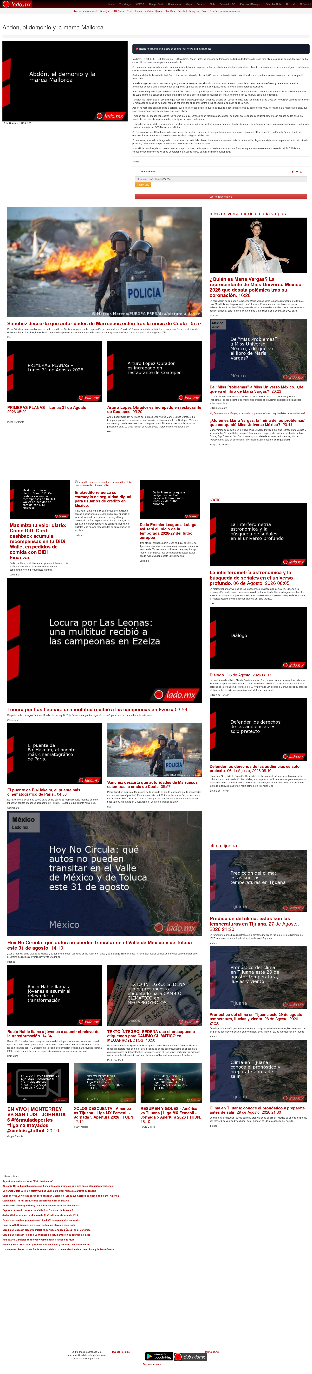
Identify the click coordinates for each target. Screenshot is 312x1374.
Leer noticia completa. (221, 196)
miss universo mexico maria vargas (248, 213)
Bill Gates (119, 11)
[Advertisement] (104, 457)
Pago (204, 11)
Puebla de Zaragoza (188, 11)
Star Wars (170, 11)
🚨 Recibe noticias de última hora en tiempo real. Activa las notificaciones (173, 48)
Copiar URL (143, 184)
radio (215, 499)
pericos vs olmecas (230, 11)
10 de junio (105, 11)
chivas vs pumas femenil (84, 11)
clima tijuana (223, 845)
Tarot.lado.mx (212, 1351)
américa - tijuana (153, 11)
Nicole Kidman (134, 11)
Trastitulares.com (152, 1364)
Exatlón (214, 11)
